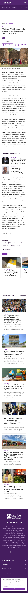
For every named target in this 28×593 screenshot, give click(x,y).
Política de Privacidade (19, 573)
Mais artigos (23, 295)
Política (21, 7)
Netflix (21, 242)
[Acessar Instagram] (11, 522)
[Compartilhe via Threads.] (19, 45)
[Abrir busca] (25, 3)
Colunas (5, 564)
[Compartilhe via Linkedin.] (25, 45)
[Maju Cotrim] (3, 38)
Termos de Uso (7, 573)
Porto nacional (6, 245)
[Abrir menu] (2, 2)
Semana (11, 254)
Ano (23, 254)
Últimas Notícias (6, 7)
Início (3, 23)
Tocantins (14, 7)
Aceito (14, 589)
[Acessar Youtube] (17, 522)
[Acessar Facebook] (14, 522)
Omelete (8, 233)
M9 (10, 242)
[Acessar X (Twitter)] (7, 522)
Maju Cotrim (8, 38)
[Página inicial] (14, 516)
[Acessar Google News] (21, 522)
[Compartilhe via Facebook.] (15, 45)
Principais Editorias (9, 560)
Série (12, 245)
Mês (17, 254)
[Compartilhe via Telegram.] (22, 45)
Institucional (7, 568)
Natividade (15, 242)
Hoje (4, 254)
